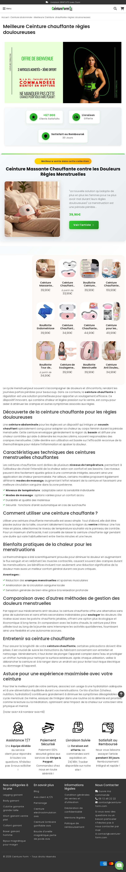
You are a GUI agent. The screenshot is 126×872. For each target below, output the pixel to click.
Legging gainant (13, 794)
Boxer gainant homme (11, 833)
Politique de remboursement (75, 825)
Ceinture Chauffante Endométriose (89, 328)
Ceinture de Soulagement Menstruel (67, 367)
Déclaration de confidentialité (74, 809)
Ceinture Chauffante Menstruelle (67, 285)
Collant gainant (12, 825)
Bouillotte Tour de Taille (45, 367)
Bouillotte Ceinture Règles (89, 285)
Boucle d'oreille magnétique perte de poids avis (45, 835)
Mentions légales (75, 817)
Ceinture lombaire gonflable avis (45, 823)
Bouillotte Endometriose (45, 327)
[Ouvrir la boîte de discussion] (119, 865)
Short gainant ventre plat (15, 817)
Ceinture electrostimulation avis (45, 812)
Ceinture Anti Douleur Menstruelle (111, 367)
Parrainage (40, 803)
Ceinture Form (20, 856)
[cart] (122, 8)
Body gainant (11, 800)
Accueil (5, 17)
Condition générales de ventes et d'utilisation (77, 798)
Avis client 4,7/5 (43, 797)
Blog (36, 791)
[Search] (115, 8)
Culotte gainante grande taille (13, 808)
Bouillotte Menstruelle (89, 366)
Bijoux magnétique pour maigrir (14, 842)
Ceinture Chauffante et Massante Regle (67, 330)
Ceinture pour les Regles (111, 328)
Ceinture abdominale (21, 17)
